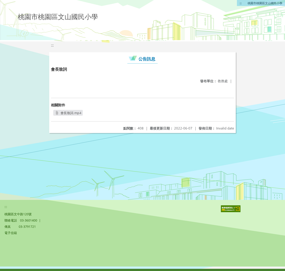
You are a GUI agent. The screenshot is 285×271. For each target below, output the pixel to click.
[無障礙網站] (231, 211)
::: (241, 3)
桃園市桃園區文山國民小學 (265, 3)
